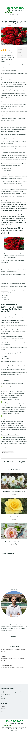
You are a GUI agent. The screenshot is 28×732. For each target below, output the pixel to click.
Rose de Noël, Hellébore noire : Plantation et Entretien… (14, 492)
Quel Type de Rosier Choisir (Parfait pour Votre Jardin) (14, 542)
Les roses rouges (4, 290)
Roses (14, 19)
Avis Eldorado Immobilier (6, 717)
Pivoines (2, 709)
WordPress (13, 728)
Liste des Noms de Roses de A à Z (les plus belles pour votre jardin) (14, 517)
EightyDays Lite (22, 728)
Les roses (3, 214)
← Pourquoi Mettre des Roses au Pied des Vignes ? (14, 460)
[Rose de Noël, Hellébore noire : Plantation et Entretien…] (14, 480)
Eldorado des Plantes (13, 727)
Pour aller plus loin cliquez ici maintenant (10, 399)
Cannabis (3, 706)
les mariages (6, 277)
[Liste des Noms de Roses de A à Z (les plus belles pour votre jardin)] (14, 506)
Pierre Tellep (14, 25)
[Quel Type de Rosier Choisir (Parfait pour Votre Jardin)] (14, 531)
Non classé (3, 708)
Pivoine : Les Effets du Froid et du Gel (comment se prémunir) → (14, 462)
